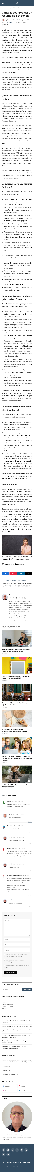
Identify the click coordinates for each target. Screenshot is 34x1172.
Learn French (9, 22)
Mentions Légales (23, 1160)
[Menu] (3, 3)
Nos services (27, 1162)
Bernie (9, 20)
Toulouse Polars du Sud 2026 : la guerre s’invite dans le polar (17, 1026)
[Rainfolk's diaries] (17, 3)
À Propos (6, 1160)
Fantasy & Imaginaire (7, 1004)
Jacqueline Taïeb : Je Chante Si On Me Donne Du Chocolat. (9, 585)
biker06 (9, 801)
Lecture (4, 1002)
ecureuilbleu (10, 848)
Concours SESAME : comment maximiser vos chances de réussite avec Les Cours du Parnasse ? (17, 758)
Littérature (4, 1008)
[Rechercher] (31, 3)
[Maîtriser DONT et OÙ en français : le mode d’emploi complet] (17, 774)
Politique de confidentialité (12, 1162)
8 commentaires (21, 22)
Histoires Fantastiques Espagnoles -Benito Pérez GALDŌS (25, 585)
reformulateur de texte (13, 875)
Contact (13, 1160)
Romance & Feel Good (7, 1006)
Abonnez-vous (7, 1070)
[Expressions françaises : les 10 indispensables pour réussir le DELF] (17, 718)
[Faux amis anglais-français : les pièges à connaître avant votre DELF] (17, 665)
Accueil (3, 8)
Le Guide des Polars (7, 1001)
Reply (29, 810)
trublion (9, 825)
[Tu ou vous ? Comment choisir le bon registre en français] (17, 692)
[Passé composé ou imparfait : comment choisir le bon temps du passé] (17, 638)
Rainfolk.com (25, 1167)
